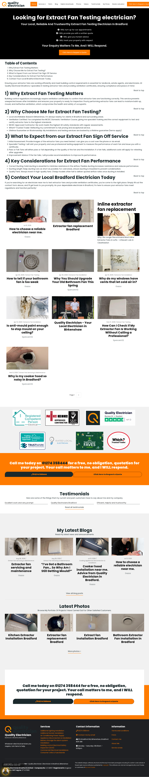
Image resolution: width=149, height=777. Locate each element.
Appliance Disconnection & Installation (55, 738)
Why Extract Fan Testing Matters (23, 67)
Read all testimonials (74, 507)
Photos (78, 4)
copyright (106, 765)
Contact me (116, 739)
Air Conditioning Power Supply (52, 735)
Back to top (139, 90)
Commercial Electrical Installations (54, 750)
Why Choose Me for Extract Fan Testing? (27, 70)
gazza (27, 236)
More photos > (74, 651)
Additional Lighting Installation (52, 731)
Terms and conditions (120, 731)
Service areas (117, 748)
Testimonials (95, 4)
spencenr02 (73, 289)
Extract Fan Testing (32, 275)
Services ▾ (42, 4)
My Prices (106, 4)
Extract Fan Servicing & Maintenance (32, 373)
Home (34, 4)
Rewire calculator (118, 4)
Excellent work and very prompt (19, 502)
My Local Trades (90, 767)
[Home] (13, 4)
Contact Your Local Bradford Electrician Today (30, 78)
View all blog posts (74, 593)
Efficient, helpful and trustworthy (111, 502)
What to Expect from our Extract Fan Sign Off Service (33, 73)
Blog (56, 4)
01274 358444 (55, 463)
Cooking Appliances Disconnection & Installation (92, 562)
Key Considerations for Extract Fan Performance (31, 76)
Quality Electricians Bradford (64, 502)
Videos (86, 4)
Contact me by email (86, 735)
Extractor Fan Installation (78, 275)
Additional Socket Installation (52, 733)
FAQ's (50, 4)
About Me (115, 743)
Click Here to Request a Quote (74, 52)
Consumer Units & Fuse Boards (52, 752)
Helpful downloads (67, 4)
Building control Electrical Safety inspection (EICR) (53, 746)
